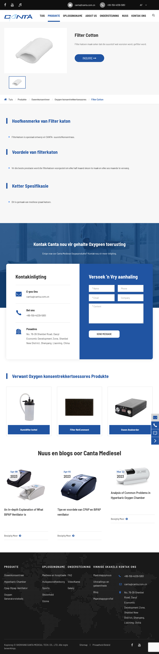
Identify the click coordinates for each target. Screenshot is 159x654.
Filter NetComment (79, 429)
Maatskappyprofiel (103, 598)
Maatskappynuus (102, 575)
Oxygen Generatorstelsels (13, 596)
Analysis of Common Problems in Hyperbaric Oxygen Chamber (130, 495)
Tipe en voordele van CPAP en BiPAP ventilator (79, 512)
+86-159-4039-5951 (116, 4)
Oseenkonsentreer (41, 99)
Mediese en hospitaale (54, 575)
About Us (91, 15)
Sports (46, 588)
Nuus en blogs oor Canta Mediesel (79, 453)
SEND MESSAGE (104, 333)
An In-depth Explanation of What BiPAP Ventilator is (23, 512)
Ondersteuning (109, 15)
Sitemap (84, 644)
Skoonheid (48, 594)
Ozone (45, 601)
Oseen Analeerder (130, 429)
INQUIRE (88, 58)
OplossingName (72, 15)
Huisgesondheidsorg (53, 581)
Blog (95, 592)
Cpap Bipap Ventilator (16, 588)
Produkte (54, 15)
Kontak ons (138, 15)
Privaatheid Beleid (101, 644)
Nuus (125, 15)
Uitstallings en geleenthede (101, 583)
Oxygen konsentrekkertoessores (70, 99)
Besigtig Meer (11, 535)
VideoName (74, 581)
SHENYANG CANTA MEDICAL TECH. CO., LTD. (37, 644)
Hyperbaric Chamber (15, 581)
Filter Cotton (97, 99)
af (141, 4)
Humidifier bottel (28, 429)
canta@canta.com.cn (85, 4)
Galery (71, 588)
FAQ (70, 575)
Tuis (42, 15)
